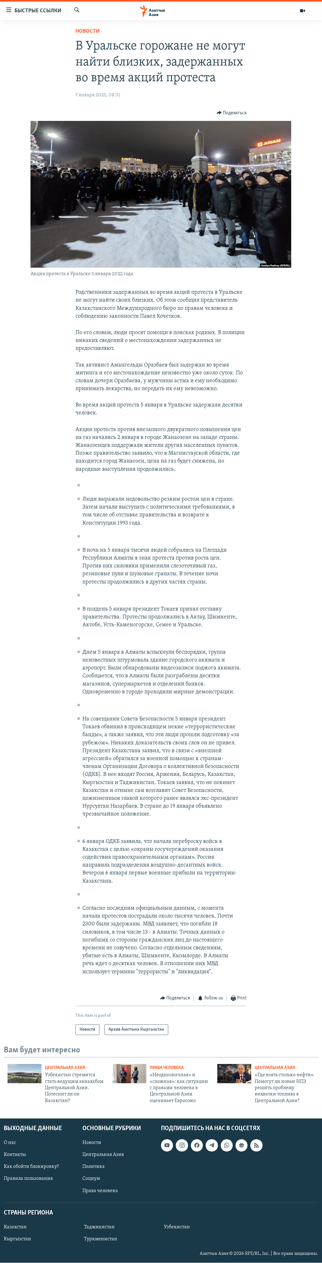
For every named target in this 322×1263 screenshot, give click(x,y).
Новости (87, 31)
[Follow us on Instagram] (182, 1146)
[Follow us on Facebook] (197, 1146)
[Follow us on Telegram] (212, 1146)
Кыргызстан (17, 1239)
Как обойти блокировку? (31, 1166)
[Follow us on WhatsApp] (227, 1146)
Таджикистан (99, 1227)
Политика (93, 1166)
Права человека (167, 1068)
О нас (10, 1143)
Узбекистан (177, 1227)
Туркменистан (100, 1239)
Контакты (15, 1155)
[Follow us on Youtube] (167, 1146)
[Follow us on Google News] (241, 1146)
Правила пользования (28, 1178)
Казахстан (15, 1227)
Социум (91, 1178)
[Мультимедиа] (302, 10)
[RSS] (256, 1146)
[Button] (232, 113)
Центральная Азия (65, 1068)
